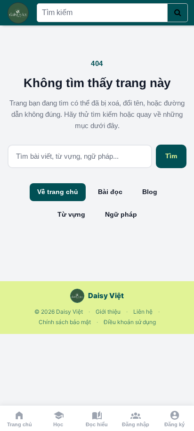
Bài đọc (110, 191)
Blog (149, 191)
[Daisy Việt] (18, 13)
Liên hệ (143, 311)
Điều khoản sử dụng (130, 321)
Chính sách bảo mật (65, 321)
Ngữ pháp (121, 214)
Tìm (171, 156)
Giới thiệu (108, 311)
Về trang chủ (57, 191)
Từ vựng (71, 214)
